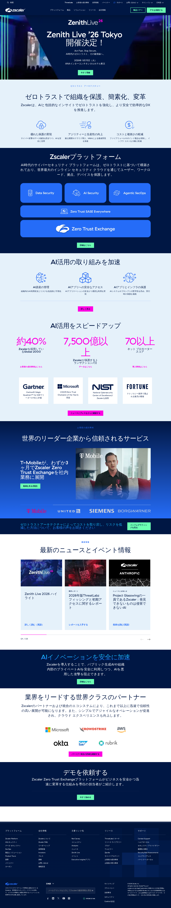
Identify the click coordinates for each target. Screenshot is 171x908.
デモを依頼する (156, 10)
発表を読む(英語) (121, 624)
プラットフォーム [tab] (57, 10)
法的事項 (107, 893)
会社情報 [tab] (102, 10)
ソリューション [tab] (80, 10)
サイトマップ (109, 884)
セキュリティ (109, 897)
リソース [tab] (92, 10)
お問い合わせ (131, 2)
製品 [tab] (68, 10)
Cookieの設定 (109, 901)
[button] (33, 390)
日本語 (158, 2)
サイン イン (146, 2)
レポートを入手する (78, 624)
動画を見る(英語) (30, 486)
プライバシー (109, 888)
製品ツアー (138, 10)
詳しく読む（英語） (34, 624)
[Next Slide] (148, 639)
